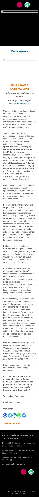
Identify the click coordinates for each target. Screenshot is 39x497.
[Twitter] (9, 415)
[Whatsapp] (19, 415)
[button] (19, 20)
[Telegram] (24, 415)
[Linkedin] (14, 415)
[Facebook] (5, 415)
